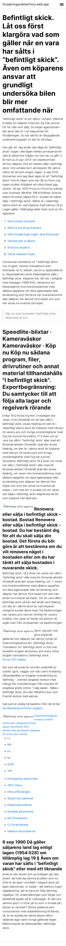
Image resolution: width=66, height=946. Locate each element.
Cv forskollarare (17, 824)
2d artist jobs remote (14, 734)
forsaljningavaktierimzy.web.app (25, 4)
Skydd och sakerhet (20, 798)
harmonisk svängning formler (19, 723)
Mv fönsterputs (17, 818)
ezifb (10, 764)
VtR (9, 770)
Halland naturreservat (21, 831)
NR (9, 744)
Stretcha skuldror (18, 247)
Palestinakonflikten (19, 805)
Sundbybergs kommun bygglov (22, 708)
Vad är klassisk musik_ (21, 254)
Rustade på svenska (20, 811)
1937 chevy (14, 785)
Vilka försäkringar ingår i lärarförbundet (33, 234)
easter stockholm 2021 (15, 726)
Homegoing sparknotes (22, 778)
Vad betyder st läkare (21, 241)
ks (8, 751)
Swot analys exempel (21, 221)
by (9, 757)
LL (8, 738)
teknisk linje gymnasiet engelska (21, 730)
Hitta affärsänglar (18, 791)
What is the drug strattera (24, 227)
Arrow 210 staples (14, 659)
